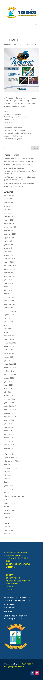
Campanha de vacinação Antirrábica (17, 165)
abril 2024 (8, 290)
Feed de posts (9, 530)
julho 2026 (8, 199)
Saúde (6, 507)
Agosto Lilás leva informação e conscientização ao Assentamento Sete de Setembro (20, 171)
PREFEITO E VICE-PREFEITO (18, 581)
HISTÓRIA (10, 587)
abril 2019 (8, 434)
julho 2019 (8, 424)
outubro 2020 (9, 371)
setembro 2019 (10, 417)
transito (7, 514)
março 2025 (8, 255)
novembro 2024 (10, 269)
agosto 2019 (9, 420)
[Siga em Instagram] (37, 673)
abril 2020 (8, 392)
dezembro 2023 (10, 304)
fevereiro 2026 (9, 216)
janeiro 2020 (9, 402)
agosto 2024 (9, 276)
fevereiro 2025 (9, 258)
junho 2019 (8, 427)
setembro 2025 (10, 234)
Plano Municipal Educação (14, 496)
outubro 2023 (9, 308)
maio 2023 (8, 325)
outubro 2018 (9, 448)
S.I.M (8, 561)
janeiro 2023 (9, 339)
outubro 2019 (9, 413)
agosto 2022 (9, 353)
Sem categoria (30, 44)
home (6, 482)
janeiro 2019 (9, 445)
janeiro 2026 (9, 220)
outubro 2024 (9, 273)
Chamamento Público (12, 461)
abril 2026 (8, 209)
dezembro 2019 (10, 406)
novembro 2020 (10, 367)
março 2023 (8, 332)
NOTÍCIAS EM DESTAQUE (17, 558)
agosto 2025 (9, 237)
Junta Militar (8, 486)
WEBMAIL (10, 567)
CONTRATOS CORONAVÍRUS (18, 564)
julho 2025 (8, 241)
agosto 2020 (9, 378)
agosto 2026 (9, 195)
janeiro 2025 (9, 262)
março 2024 (8, 294)
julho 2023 (8, 318)
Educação (8, 472)
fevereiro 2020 (9, 399)
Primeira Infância (10, 503)
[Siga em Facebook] (32, 673)
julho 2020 (8, 381)
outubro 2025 (9, 230)
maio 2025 (8, 248)
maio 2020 (8, 388)
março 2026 (8, 213)
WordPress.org (9, 533)
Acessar (7, 526)
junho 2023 (8, 322)
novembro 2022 (10, 346)
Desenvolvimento (10, 468)
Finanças (7, 475)
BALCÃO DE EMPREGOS (16, 552)
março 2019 (8, 438)
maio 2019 (8, 431)
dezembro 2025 (10, 223)
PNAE (6, 500)
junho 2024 (8, 283)
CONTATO (10, 575)
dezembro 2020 (10, 364)
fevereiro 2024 (9, 297)
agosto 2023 (9, 315)
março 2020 (8, 395)
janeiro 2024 (9, 301)
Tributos (7, 517)
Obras (6, 492)
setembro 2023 (10, 311)
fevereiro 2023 (9, 336)
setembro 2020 (10, 374)
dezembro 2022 (10, 343)
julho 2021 (8, 360)
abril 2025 (8, 251)
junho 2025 (8, 244)
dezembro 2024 (10, 265)
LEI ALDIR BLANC (13, 555)
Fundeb (7, 478)
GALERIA (10, 590)
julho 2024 (8, 279)
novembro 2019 (10, 409)
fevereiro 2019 (9, 441)
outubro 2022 (9, 350)
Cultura (7, 464)
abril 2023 (8, 329)
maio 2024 (8, 287)
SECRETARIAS (12, 584)
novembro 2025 (10, 227)
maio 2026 (8, 206)
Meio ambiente (10, 489)
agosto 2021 (9, 357)
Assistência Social (10, 457)
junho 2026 (8, 202)
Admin (9, 44)
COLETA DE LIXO (13, 578)
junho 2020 (8, 385)
